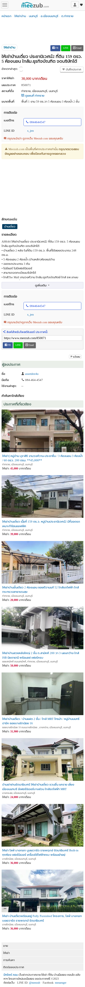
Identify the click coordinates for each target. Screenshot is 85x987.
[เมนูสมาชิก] (75, 4)
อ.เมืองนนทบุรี (49, 16)
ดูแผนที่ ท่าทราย (34, 95)
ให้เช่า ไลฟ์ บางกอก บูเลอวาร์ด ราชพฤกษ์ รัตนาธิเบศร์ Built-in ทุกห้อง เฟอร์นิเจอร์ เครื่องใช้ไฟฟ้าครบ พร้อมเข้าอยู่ (40, 852)
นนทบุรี (33, 16)
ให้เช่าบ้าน (20, 16)
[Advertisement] (42, 31)
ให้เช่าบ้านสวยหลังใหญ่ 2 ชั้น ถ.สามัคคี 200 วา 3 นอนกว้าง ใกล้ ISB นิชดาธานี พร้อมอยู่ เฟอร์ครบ (40, 655)
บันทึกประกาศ (73, 69)
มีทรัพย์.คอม (11, 974)
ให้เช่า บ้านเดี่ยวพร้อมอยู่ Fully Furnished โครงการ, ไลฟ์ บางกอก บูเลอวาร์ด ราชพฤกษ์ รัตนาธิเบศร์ (42, 918)
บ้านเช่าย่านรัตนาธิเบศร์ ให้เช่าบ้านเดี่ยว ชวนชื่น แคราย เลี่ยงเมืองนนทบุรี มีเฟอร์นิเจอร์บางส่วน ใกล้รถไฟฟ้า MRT (38, 786)
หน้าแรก (6, 16)
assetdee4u (32, 373)
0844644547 (37, 122)
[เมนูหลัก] (4, 4)
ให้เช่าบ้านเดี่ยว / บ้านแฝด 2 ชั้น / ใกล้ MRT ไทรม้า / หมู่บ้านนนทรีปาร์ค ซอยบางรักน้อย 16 (40, 721)
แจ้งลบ (76, 356)
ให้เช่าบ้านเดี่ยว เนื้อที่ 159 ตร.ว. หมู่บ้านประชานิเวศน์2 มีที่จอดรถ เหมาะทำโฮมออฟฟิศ (41, 523)
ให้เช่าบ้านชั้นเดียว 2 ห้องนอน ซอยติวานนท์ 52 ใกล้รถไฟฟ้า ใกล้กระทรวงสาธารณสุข (40, 589)
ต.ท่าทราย (67, 16)
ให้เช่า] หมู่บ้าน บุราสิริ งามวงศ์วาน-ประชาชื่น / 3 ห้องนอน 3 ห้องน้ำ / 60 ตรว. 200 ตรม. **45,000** (42, 458)
